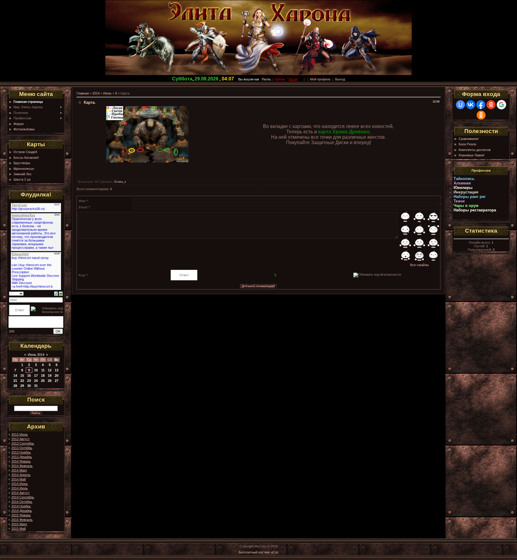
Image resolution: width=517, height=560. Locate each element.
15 (22, 375)
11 (43, 370)
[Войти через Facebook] (480, 104)
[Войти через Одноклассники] (481, 115)
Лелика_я (120, 181)
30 (29, 385)
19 (49, 375)
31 (36, 385)
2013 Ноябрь (21, 452)
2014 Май (18, 479)
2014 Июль (19, 488)
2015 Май (18, 528)
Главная (83, 93)
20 (56, 375)
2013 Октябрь (21, 448)
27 (56, 380)
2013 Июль (19, 434)
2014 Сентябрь (22, 497)
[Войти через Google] (501, 104)
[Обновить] (56, 293)
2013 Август (20, 439)
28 (15, 385)
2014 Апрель (21, 475)
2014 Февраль (22, 466)
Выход (340, 79)
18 (43, 375)
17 (36, 375)
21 (15, 380)
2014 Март (19, 470)
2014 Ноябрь (21, 506)
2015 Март (19, 524)
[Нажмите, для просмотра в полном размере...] (147, 161)
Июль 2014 (36, 354)
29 (22, 385)
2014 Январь (21, 461)
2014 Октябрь (21, 501)
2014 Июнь (19, 484)
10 (36, 370)
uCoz (275, 552)
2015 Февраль (22, 519)
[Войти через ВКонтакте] (470, 104)
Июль (107, 93)
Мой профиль (320, 79)
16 (29, 375)
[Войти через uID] (460, 104)
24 (36, 380)
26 (49, 380)
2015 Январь (21, 515)
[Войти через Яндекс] (490, 104)
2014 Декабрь (21, 510)
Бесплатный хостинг (254, 552)
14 (15, 375)
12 (49, 370)
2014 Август (20, 493)
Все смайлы (419, 265)
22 (22, 380)
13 (56, 370)
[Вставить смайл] (61, 293)
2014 (96, 93)
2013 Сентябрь (22, 443)
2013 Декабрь (21, 457)
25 (43, 380)
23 (29, 380)
